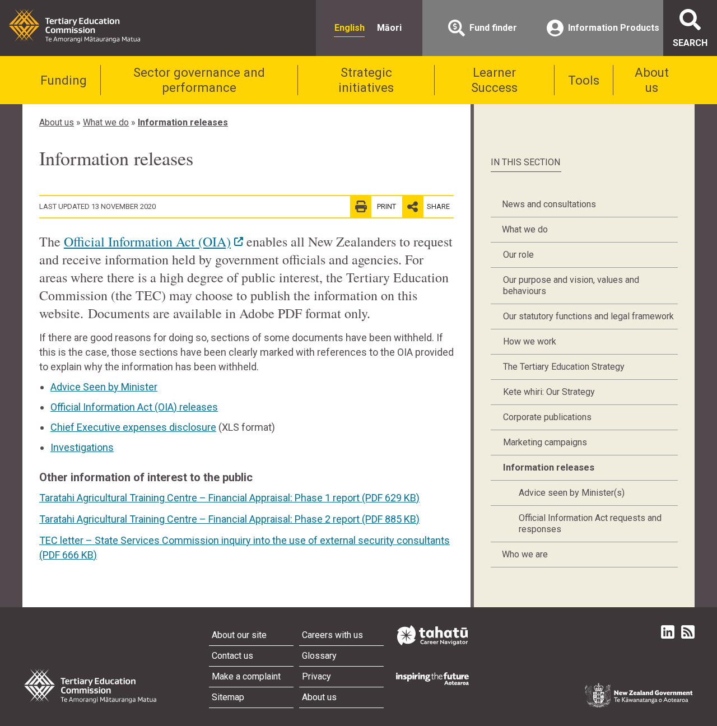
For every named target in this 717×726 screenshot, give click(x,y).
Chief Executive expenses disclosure (133, 427)
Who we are (525, 554)
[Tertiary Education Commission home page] (74, 26)
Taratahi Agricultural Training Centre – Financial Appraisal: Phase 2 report (229, 519)
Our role (518, 254)
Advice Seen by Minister (103, 387)
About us (652, 80)
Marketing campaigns (545, 442)
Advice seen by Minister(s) (572, 492)
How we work (529, 341)
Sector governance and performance (199, 80)
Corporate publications (547, 417)
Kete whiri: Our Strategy (549, 392)
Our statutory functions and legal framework (588, 316)
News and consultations (549, 204)
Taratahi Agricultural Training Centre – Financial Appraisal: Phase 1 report (229, 498)
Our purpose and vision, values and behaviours (571, 285)
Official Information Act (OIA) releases (134, 407)
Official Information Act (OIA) (147, 241)
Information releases (183, 122)
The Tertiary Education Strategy (564, 366)
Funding (63, 80)
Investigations (82, 447)
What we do (106, 122)
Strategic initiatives (366, 80)
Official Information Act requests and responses (590, 523)
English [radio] (349, 27)
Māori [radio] (389, 27)
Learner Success (494, 80)
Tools (583, 80)
